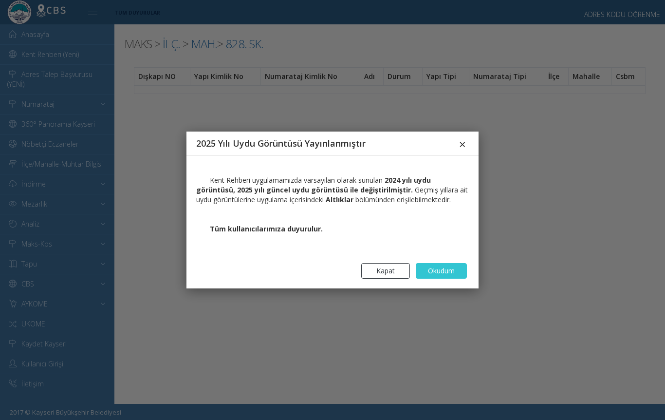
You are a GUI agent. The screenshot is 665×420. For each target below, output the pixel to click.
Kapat (385, 270)
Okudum (441, 270)
